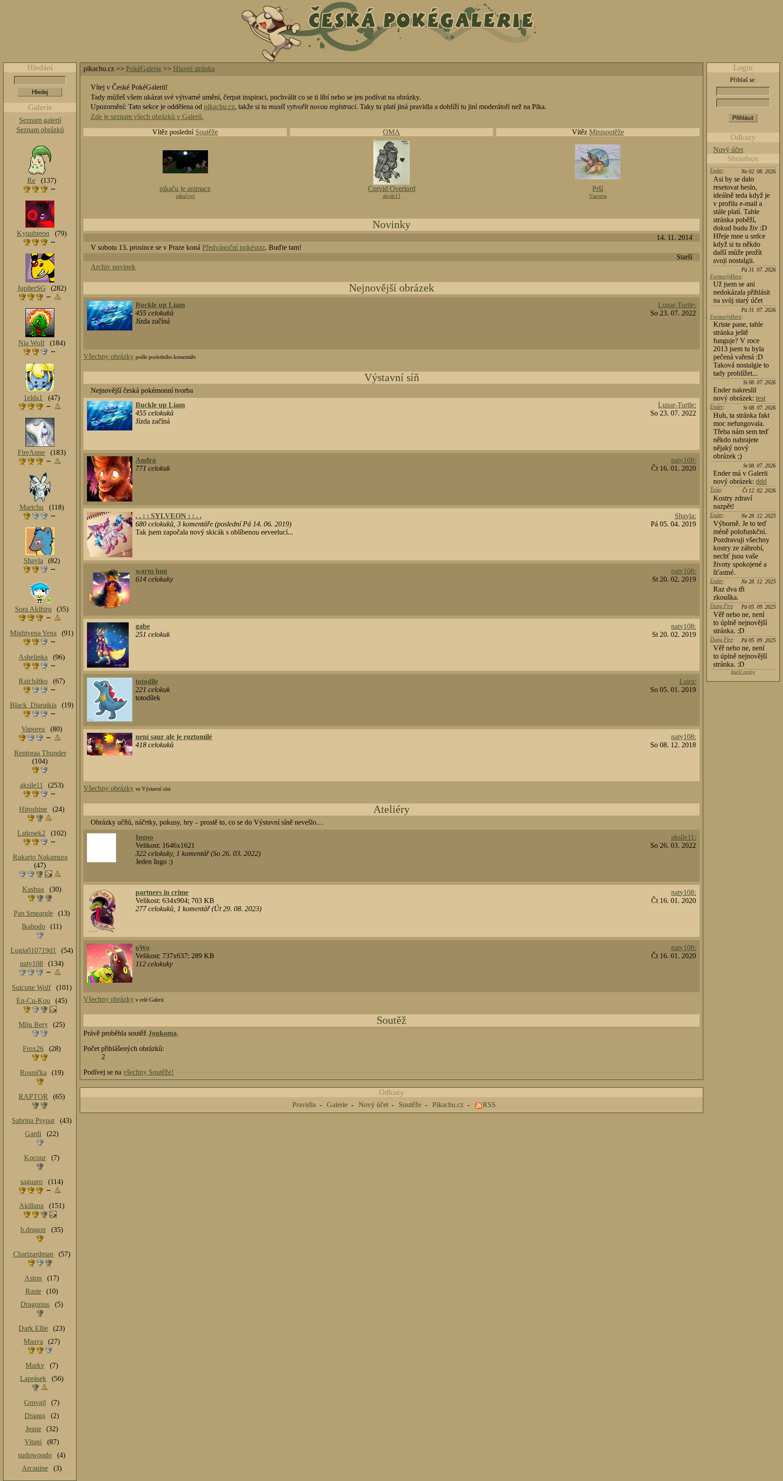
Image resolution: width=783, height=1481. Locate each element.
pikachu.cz (219, 106)
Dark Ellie (33, 1328)
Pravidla (304, 1104)
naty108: (683, 460)
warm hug (151, 571)
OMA (391, 132)
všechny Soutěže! (148, 1072)
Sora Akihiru (33, 609)
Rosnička (33, 1072)
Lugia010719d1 (33, 950)
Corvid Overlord (392, 188)
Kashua (33, 889)
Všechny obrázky (108, 356)
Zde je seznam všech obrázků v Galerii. (147, 116)
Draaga (34, 1415)
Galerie (337, 1104)
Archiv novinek (113, 267)
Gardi (33, 1133)
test (760, 398)
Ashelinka (33, 657)
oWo (142, 947)
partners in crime (161, 892)
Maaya (33, 1341)
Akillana (31, 1205)
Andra (145, 460)
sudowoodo (35, 1455)
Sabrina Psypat (33, 1120)
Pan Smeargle (33, 913)
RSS (489, 1104)
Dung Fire (721, 606)
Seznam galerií (40, 120)
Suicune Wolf (31, 987)
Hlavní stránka (194, 68)
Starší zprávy (743, 671)
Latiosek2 (31, 833)
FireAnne (31, 452)
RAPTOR (33, 1096)
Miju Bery (33, 1024)
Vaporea (598, 196)
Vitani (33, 1442)
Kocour (35, 1157)
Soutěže (206, 132)
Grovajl (35, 1402)
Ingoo (144, 837)
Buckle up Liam (160, 305)
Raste (33, 1291)
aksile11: (683, 837)
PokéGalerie (143, 68)
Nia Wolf (31, 343)
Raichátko (33, 681)
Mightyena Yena (33, 633)
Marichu (31, 507)
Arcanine (35, 1468)
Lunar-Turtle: (677, 305)
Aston (33, 1278)
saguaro (31, 1181)
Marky (34, 1365)
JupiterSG (31, 288)
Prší (597, 188)
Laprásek (33, 1378)
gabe (142, 626)
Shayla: (685, 516)
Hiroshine (33, 809)
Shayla (33, 560)
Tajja (715, 490)
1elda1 (33, 397)
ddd (761, 481)
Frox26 (33, 1048)
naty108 (31, 963)
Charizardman (33, 1254)
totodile (146, 681)
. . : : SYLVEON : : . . (168, 516)
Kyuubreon (33, 233)
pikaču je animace (185, 188)
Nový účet (728, 149)
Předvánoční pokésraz (233, 247)
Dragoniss (34, 1304)
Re (31, 180)
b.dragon (33, 1229)
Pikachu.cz (448, 1104)
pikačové (185, 196)
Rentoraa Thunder (40, 753)
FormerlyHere (725, 276)
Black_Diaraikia (33, 705)
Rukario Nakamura (40, 857)
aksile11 (392, 196)
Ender (716, 170)
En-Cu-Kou (33, 1000)
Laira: (687, 681)
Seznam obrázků (40, 130)
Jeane (33, 1429)
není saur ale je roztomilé (173, 736)
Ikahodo (33, 926)
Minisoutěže (606, 132)
